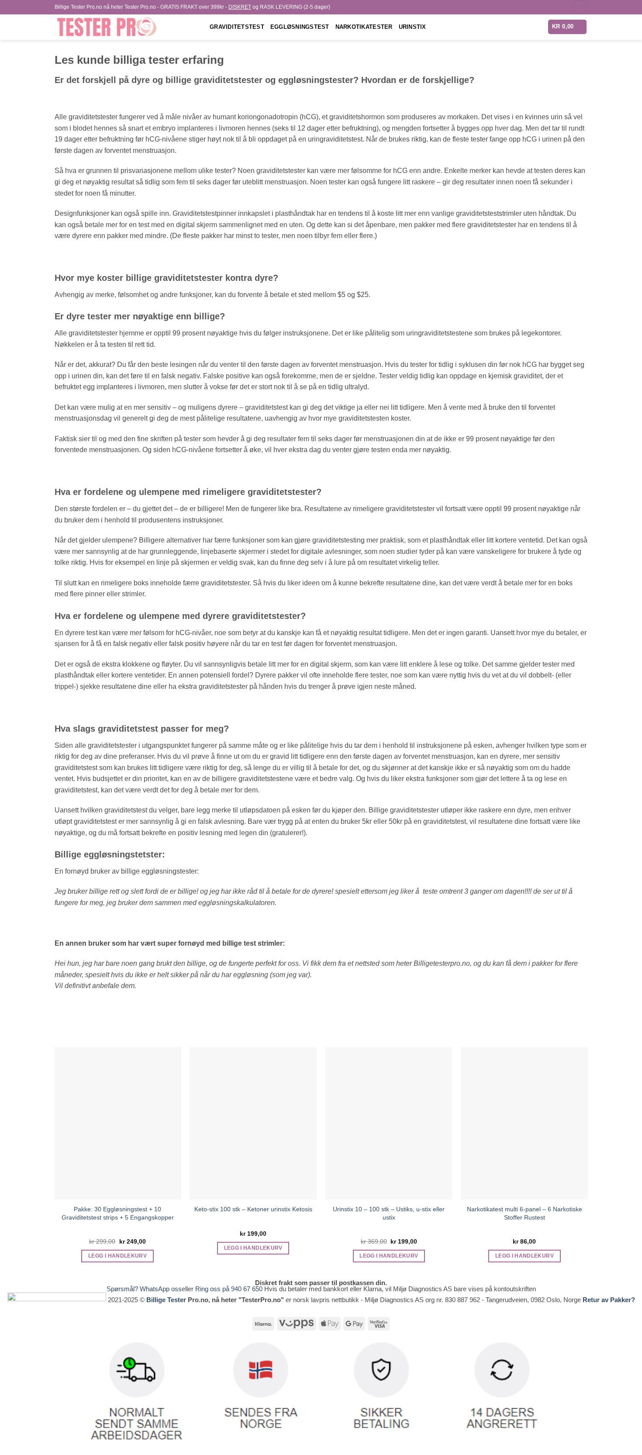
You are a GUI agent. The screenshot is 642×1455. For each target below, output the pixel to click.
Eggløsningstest (299, 27)
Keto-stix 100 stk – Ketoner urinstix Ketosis (253, 1209)
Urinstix (412, 27)
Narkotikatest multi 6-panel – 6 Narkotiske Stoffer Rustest (524, 1213)
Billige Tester (166, 1299)
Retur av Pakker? (609, 1299)
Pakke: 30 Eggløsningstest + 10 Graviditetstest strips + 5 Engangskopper (118, 1213)
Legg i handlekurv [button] (117, 1255)
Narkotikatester (364, 27)
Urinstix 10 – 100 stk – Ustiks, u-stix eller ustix (389, 1213)
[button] (567, 27)
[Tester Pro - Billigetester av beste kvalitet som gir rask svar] (126, 27)
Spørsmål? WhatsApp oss (144, 1289)
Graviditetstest (237, 27)
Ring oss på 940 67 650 (229, 1289)
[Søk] (580, 7)
